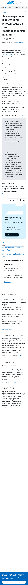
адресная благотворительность (13, 245)
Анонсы (4, 12)
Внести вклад (12, 235)
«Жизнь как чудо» (7, 54)
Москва (7, 243)
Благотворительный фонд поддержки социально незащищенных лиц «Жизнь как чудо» (13, 254)
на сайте (21, 115)
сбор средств (5, 249)
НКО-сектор (17, 382)
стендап (8, 250)
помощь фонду (19, 247)
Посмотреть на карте (8, 194)
